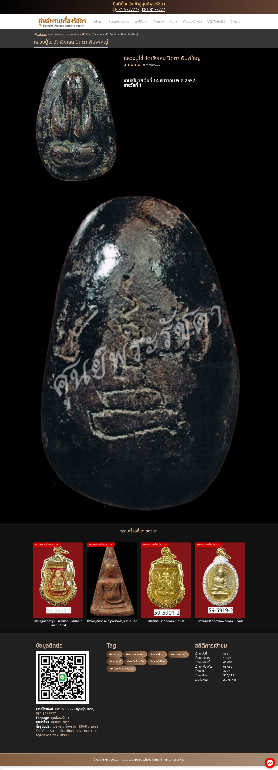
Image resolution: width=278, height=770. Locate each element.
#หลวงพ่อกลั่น (178, 654)
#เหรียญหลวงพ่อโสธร (121, 669)
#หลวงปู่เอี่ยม (157, 661)
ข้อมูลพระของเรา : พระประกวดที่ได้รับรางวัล (73, 35)
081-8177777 (153, 10)
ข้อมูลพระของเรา (119, 21)
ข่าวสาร (173, 21)
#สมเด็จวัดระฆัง (135, 661)
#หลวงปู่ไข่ (115, 661)
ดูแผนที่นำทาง (60, 722)
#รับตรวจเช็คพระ (135, 654)
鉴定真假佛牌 (216, 21)
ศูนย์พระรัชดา (60, 717)
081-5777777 (127, 10)
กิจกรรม (159, 21)
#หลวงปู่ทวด (157, 654)
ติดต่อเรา (236, 21)
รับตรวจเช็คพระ (192, 21)
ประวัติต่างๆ (141, 21)
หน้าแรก (98, 21)
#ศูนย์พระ (114, 654)
